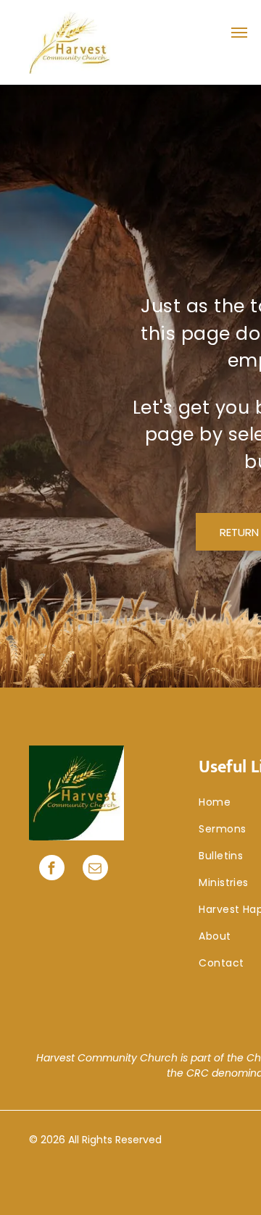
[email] (95, 869)
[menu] (239, 32)
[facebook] (52, 869)
